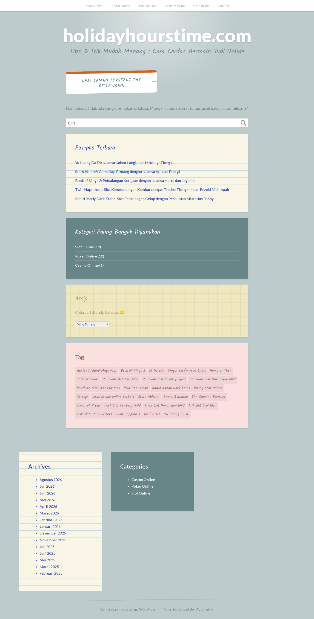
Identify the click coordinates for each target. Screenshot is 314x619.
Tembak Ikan (147, 6)
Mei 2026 (47, 499)
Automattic (204, 609)
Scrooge (82, 397)
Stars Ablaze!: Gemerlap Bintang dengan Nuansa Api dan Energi (127, 171)
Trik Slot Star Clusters (94, 414)
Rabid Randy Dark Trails (171, 388)
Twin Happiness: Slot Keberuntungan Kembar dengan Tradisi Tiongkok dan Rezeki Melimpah (152, 189)
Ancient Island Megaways (97, 370)
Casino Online (175, 6)
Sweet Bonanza (175, 397)
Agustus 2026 (51, 479)
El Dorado (156, 370)
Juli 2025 (47, 546)
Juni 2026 (47, 493)
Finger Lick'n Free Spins (187, 370)
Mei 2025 (47, 560)
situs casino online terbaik (113, 397)
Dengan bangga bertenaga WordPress (128, 609)
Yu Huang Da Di (176, 414)
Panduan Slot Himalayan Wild (212, 379)
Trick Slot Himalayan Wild (165, 405)
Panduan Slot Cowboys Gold (164, 379)
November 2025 (53, 540)
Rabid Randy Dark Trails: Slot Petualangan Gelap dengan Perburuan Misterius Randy (144, 198)
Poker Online (94, 6)
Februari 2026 (51, 519)
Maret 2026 (49, 513)
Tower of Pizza (88, 405)
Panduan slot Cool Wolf (121, 379)
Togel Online (120, 6)
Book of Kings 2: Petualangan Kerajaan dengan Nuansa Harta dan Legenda (135, 180)
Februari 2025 (51, 573)
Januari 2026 (50, 526)
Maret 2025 (49, 566)
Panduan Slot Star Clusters (98, 388)
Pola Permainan (136, 388)
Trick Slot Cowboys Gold (122, 405)
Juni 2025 (47, 553)
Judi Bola (223, 6)
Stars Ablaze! (149, 397)
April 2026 (48, 506)
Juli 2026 (47, 486)
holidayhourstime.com (157, 35)
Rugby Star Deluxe (208, 388)
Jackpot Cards (88, 379)
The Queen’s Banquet (209, 397)
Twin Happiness (128, 414)
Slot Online (201, 6)
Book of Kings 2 (133, 370)
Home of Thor (220, 370)
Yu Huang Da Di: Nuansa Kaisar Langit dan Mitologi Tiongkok (126, 162)
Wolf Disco (152, 414)
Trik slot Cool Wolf (202, 405)
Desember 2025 (53, 533)
